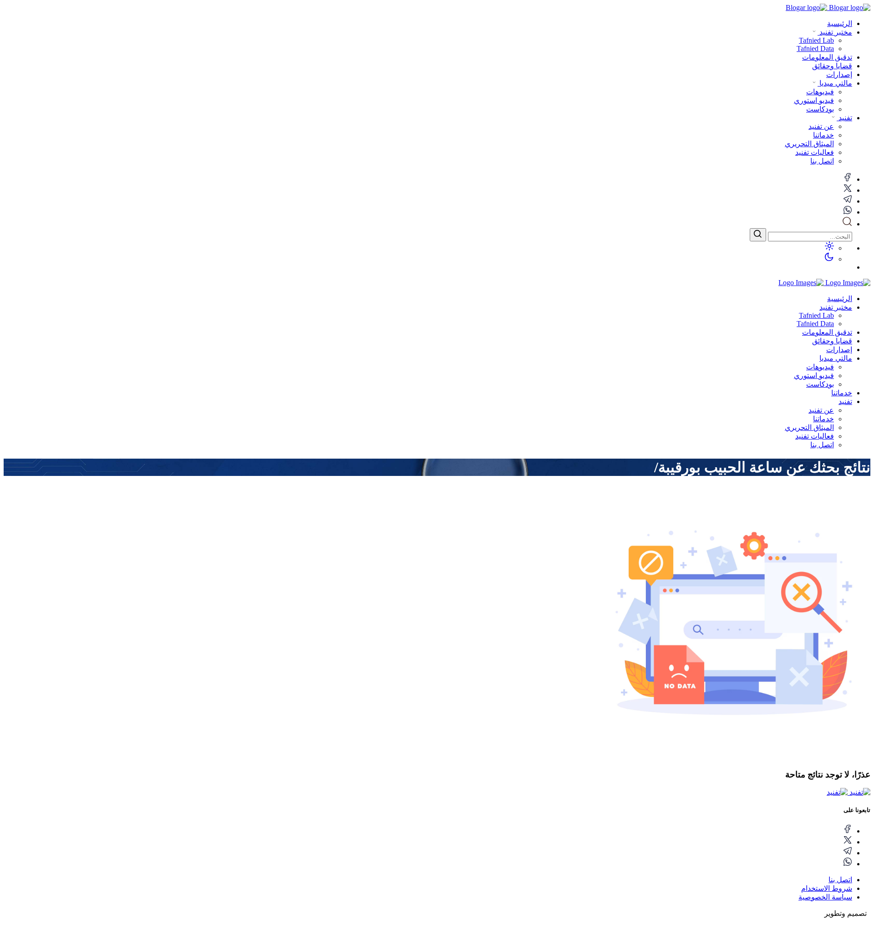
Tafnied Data (815, 323)
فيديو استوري (814, 375)
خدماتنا (841, 393)
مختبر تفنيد (835, 32)
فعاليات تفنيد (814, 436)
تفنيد (844, 118)
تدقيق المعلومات (827, 57)
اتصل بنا (822, 445)
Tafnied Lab (816, 315)
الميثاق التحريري (809, 427)
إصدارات (839, 74)
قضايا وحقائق (832, 66)
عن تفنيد (821, 410)
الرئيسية (839, 23)
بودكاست (820, 384)
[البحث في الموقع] (847, 224)
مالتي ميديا (835, 83)
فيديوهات (820, 367)
